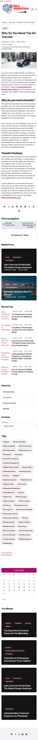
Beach (7, 284)
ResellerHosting (9, 526)
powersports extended (24, 509)
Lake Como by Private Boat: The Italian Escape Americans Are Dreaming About (18, 267)
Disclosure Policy (9, 403)
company (6, 47)
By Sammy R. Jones (8, 42)
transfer (26, 47)
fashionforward (25, 471)
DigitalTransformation (11, 467)
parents (21, 492)
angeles (6, 442)
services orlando (9, 530)
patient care (8, 497)
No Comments (7, 44)
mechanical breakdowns (12, 488)
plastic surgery (25, 501)
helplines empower (10, 480)
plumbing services (21, 505)
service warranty (9, 535)
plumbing (7, 505)
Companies (18, 623)
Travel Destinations (11, 287)
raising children (9, 522)
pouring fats (8, 509)
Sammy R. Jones (21, 235)
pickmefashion (6, 553)
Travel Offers (9, 260)
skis (21, 47)
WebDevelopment (25, 539)
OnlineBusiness (9, 492)
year (10, 49)
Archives (4, 422)
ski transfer (15, 47)
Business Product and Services (14, 650)
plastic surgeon (21, 497)
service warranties (26, 530)
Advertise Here (8, 392)
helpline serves (26, 480)
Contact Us (7, 397)
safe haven (23, 526)
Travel (5, 28)
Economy (28, 623)
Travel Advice (17, 257)
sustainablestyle (9, 539)
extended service (9, 471)
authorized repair (20, 442)
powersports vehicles (11, 518)
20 (19, 587)
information (22, 484)
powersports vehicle (11, 513)
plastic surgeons (9, 501)
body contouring (25, 446)
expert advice (27, 467)
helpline (16, 475)
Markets (7, 626)
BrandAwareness (9, 450)
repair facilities (24, 522)
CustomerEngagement (11, 463)
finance (6, 475)
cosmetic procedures (11, 459)
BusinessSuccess (26, 450)
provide (25, 518)
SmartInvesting (25, 535)
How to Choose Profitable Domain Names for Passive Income (22, 371)
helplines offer (9, 484)
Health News (9, 709)
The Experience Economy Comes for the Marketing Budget (22, 316)
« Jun (4, 599)
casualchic (7, 454)
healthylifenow (6, 555)
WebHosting (8, 543)
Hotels (15, 284)
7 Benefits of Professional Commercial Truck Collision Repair (22, 330)
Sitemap (6, 409)
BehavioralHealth (9, 446)
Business (8, 623)
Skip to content (5, 1)
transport (4, 49)
